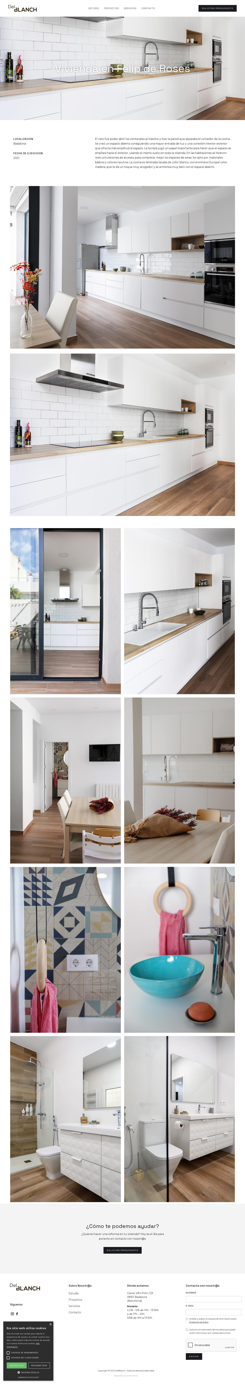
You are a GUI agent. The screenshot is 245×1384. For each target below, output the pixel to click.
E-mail (190, 1305)
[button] (28, 1372)
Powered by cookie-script (28, 1377)
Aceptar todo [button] (16, 1365)
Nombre (191, 1292)
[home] (22, 8)
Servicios (130, 8)
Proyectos (111, 8)
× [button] (50, 1324)
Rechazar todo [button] (39, 1365)
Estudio (93, 8)
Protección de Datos (198, 1322)
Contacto (148, 8)
